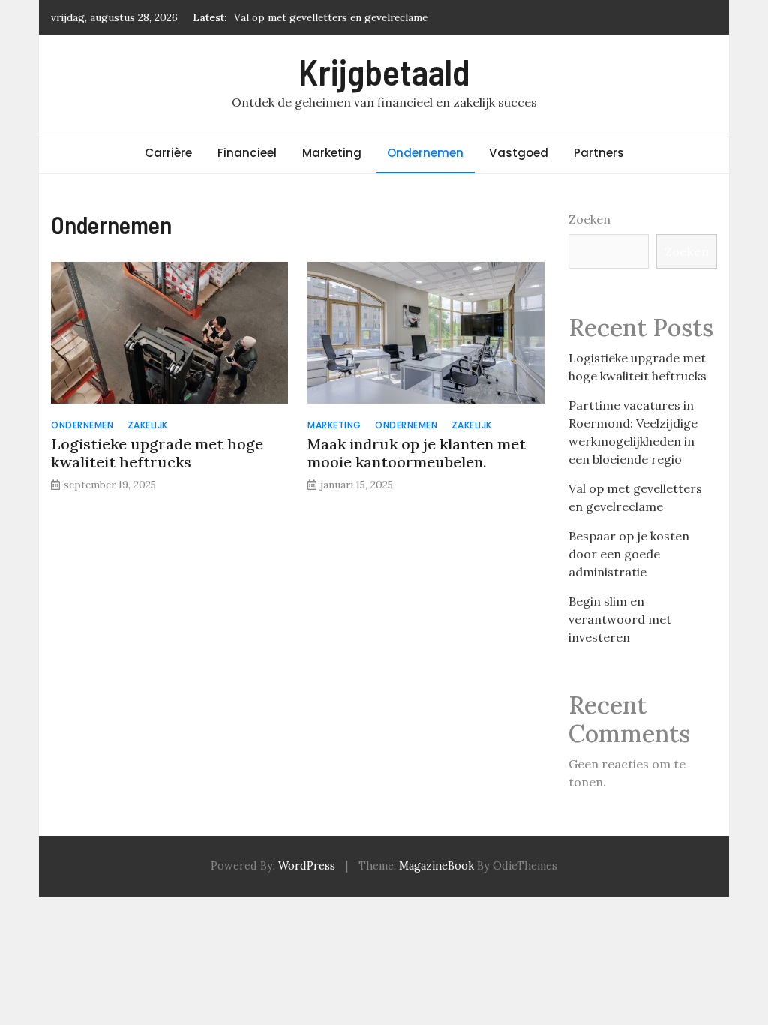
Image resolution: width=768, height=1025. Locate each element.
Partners (599, 153)
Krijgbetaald (384, 71)
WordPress (306, 866)
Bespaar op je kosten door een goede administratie (628, 553)
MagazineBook (436, 866)
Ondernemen (425, 153)
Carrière (168, 153)
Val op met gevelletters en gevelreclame (331, 17)
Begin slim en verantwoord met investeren (619, 619)
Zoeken (589, 219)
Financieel (247, 153)
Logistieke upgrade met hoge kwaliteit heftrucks (157, 452)
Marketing (332, 153)
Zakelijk (148, 425)
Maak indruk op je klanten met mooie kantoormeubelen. (417, 452)
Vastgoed (518, 153)
